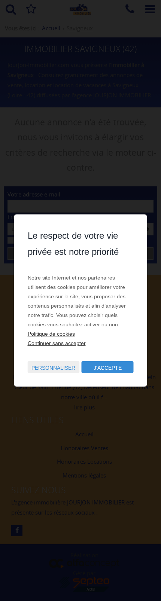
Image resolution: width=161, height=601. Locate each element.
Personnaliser (53, 368)
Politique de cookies (51, 334)
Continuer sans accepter (57, 343)
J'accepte (108, 368)
